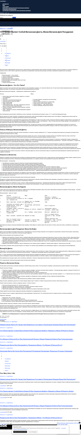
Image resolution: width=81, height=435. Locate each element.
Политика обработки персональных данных (16, 8)
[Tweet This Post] (42, 355)
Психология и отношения (12, 39)
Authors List (6, 4)
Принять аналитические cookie (20, 431)
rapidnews (3, 41)
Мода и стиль (9, 46)
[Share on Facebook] (42, 353)
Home (4, 5)
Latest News (6, 6)
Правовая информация (9, 9)
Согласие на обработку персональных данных (17, 10)
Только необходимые (33, 431)
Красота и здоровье (11, 33)
